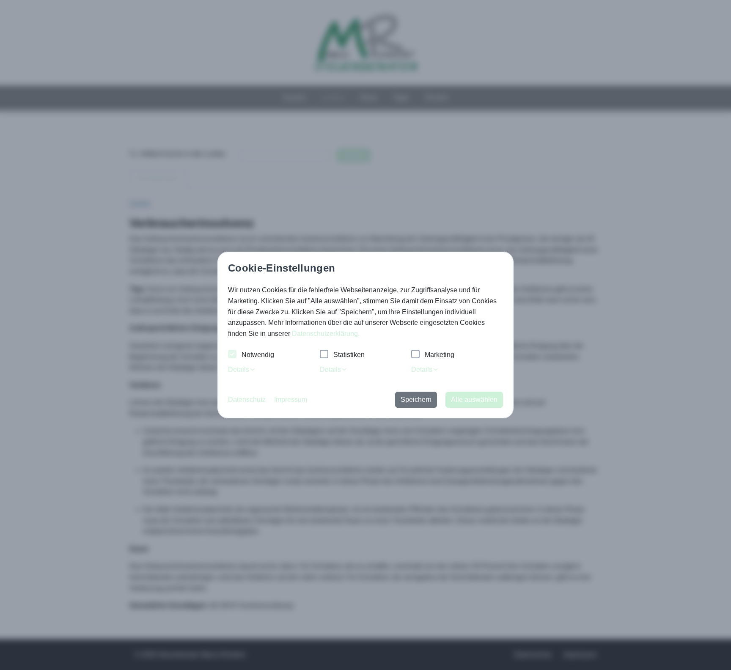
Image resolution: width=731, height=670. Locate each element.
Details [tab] (238, 369)
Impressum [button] (290, 399)
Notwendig (258, 354)
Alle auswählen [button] (474, 399)
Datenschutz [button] (247, 399)
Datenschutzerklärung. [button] (326, 333)
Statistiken (349, 354)
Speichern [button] (416, 399)
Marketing (439, 354)
